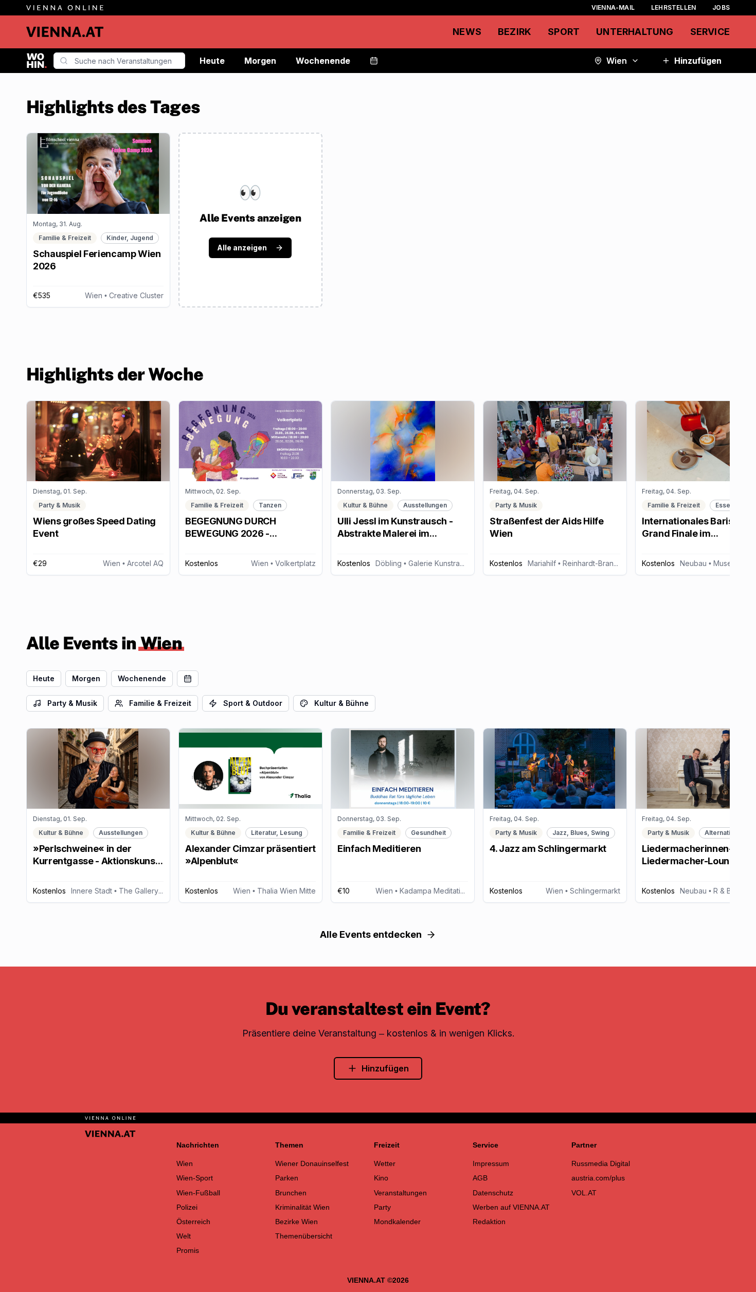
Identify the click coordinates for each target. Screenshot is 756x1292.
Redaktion (489, 1221)
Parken (286, 1178)
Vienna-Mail (613, 7)
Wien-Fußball (198, 1193)
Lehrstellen (673, 7)
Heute (212, 61)
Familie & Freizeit (160, 703)
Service (710, 31)
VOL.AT (584, 1193)
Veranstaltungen (400, 1193)
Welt (183, 1236)
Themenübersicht (303, 1236)
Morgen (260, 61)
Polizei (186, 1207)
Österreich (193, 1221)
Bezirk (514, 31)
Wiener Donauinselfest (312, 1163)
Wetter (384, 1163)
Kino (381, 1178)
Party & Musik (72, 703)
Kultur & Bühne (341, 703)
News (467, 31)
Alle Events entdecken (371, 934)
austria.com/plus (598, 1178)
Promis (187, 1250)
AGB (480, 1178)
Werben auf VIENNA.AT (511, 1207)
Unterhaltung (634, 31)
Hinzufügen (698, 61)
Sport (564, 31)
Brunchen (291, 1193)
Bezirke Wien (296, 1221)
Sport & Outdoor (252, 703)
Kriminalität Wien (302, 1207)
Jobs (721, 7)
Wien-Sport (194, 1178)
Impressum (491, 1163)
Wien (616, 61)
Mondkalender (397, 1221)
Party (382, 1207)
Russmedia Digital (600, 1163)
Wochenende (323, 61)
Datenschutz (493, 1193)
